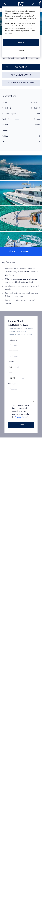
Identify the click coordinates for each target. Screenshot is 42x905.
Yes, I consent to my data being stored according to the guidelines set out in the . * (20, 411)
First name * (13, 340)
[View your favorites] (33, 4)
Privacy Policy (20, 417)
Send (21, 424)
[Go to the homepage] (21, 4)
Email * (11, 362)
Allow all (21, 42)
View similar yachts (21, 75)
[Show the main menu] (4, 4)
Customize (21, 51)
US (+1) (12, 378)
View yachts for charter (21, 82)
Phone (10, 373)
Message (12, 384)
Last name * (13, 351)
